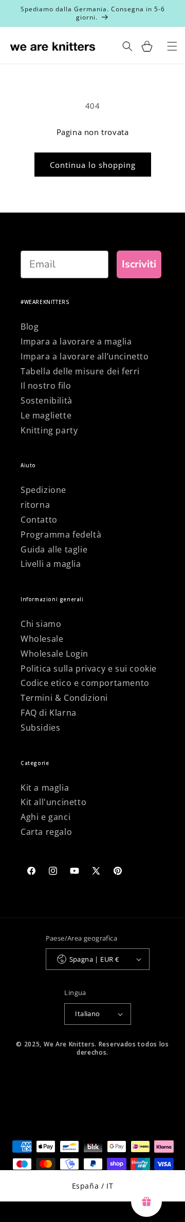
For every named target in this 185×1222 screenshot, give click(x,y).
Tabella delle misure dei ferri (80, 371)
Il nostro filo (46, 385)
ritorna (35, 504)
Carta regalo (46, 831)
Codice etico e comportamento (85, 683)
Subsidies (40, 727)
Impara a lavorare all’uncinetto (85, 356)
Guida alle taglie (54, 549)
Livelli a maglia (51, 563)
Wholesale (42, 638)
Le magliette (46, 415)
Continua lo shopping (93, 165)
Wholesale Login (54, 653)
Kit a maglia (45, 787)
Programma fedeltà (61, 534)
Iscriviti (139, 264)
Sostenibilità (46, 400)
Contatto (39, 519)
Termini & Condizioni (64, 697)
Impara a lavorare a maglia (76, 341)
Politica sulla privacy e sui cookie (89, 668)
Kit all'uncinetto (53, 802)
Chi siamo (41, 623)
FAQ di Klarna (49, 712)
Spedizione (43, 489)
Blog (30, 326)
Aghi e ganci (45, 817)
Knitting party (49, 430)
